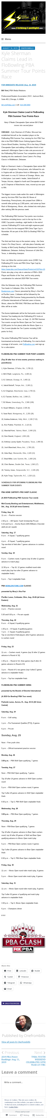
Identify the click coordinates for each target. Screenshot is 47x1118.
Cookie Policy (13, 1107)
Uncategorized (12, 1003)
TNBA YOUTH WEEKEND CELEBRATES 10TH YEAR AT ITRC (36, 1058)
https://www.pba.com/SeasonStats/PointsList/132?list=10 (23, 269)
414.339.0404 (25, 105)
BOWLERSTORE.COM (14, 586)
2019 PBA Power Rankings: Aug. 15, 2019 (10, 1057)
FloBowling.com (29, 344)
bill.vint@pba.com (8, 105)
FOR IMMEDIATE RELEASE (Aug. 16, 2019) (18, 85)
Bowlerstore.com (7, 291)
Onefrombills (27, 48)
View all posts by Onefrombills (15, 1041)
